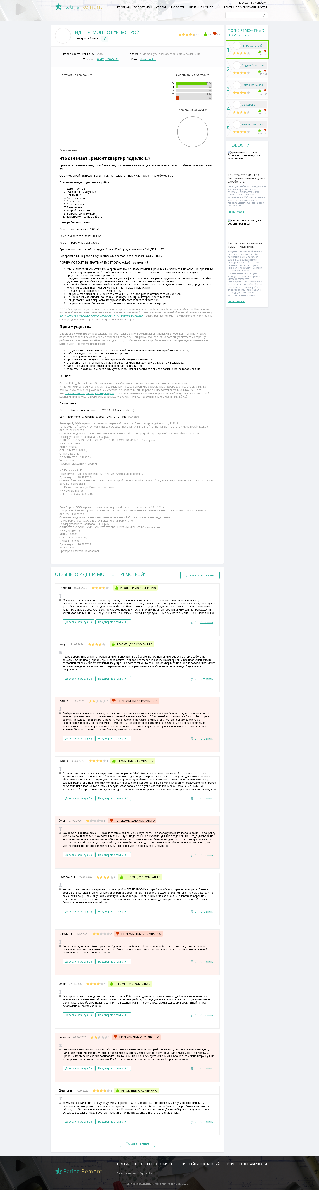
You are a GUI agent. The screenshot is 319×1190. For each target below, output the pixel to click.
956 (260, 113)
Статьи (161, 7)
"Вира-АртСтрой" (253, 45)
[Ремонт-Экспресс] (237, 124)
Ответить (206, 622)
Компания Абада (252, 85)
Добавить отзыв (200, 575)
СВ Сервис (248, 104)
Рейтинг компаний (204, 7)
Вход (245, 2)
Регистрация (259, 2)
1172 (259, 93)
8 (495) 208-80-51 (108, 59)
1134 (259, 54)
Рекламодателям (126, 1173)
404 (265, 93)
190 (265, 133)
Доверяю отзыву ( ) (78, 622)
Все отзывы (143, 7)
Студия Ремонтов (253, 65)
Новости (178, 7)
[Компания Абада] (237, 85)
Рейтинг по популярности (245, 7)
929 (260, 133)
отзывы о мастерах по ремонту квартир (90, 393)
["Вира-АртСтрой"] (237, 46)
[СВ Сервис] (237, 105)
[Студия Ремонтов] (237, 65)
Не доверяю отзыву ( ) (113, 622)
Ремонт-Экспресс (253, 124)
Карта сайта (145, 1173)
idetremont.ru (148, 59)
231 (265, 74)
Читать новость (236, 211)
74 (265, 54)
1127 (259, 74)
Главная (123, 7)
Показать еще (137, 1143)
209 (265, 113)
